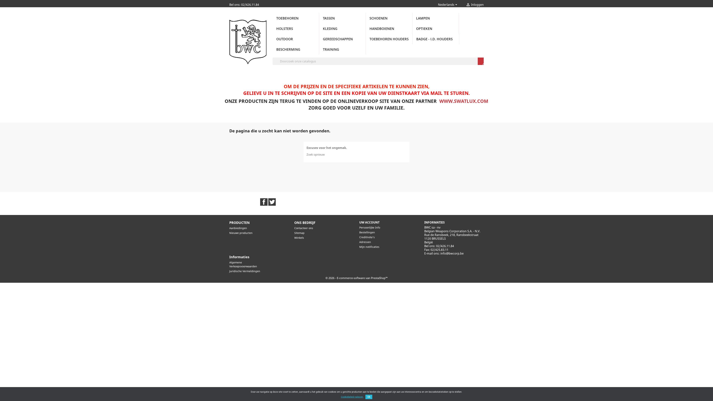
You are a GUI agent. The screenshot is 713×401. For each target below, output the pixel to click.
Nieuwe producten (241, 233)
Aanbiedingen (238, 228)
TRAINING (331, 49)
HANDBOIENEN (381, 28)
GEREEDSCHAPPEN (338, 39)
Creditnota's (367, 237)
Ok (368, 397)
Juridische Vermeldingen (244, 271)
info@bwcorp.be (452, 253)
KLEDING (330, 28)
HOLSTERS (284, 28)
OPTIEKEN (424, 28)
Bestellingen (367, 232)
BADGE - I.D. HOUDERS (434, 39)
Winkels (299, 237)
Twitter (272, 202)
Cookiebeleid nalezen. (352, 397)
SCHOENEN (378, 18)
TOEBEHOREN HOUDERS (389, 39)
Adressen (365, 242)
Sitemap (299, 233)
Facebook (264, 202)
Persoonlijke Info (369, 227)
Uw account (369, 222)
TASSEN (329, 18)
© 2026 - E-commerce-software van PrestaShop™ (356, 278)
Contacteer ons (303, 228)
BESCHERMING (288, 49)
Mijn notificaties (369, 247)
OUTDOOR (284, 39)
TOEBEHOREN (287, 18)
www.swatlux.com (463, 101)
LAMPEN (423, 18)
